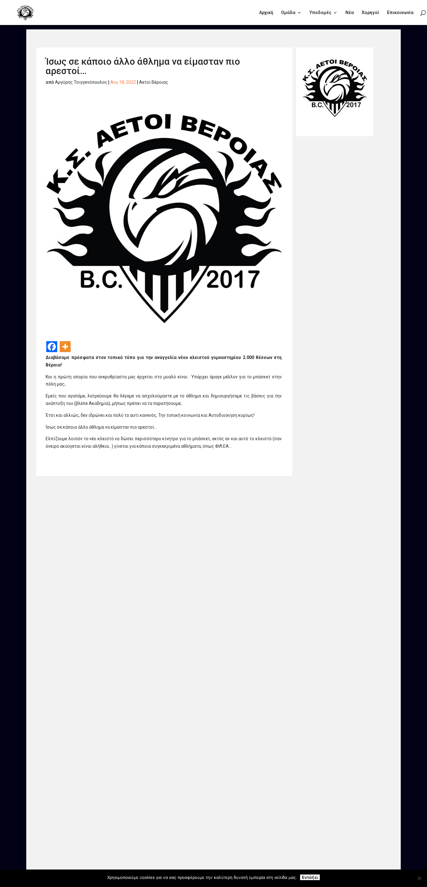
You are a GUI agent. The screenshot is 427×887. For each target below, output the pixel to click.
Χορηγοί (370, 12)
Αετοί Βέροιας (153, 82)
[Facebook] (51, 346)
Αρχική (266, 12)
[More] (65, 346)
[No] (419, 878)
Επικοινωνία (400, 12)
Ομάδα (288, 12)
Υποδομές (320, 12)
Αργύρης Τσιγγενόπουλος (81, 82)
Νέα (349, 12)
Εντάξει (310, 877)
